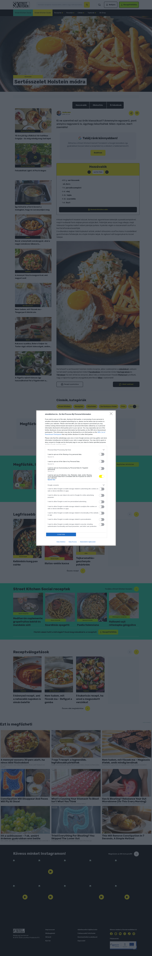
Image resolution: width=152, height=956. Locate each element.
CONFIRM (61, 534)
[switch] (101, 454)
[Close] (112, 414)
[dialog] (76, 478)
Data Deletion (61, 542)
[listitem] (76, 450)
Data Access (73, 542)
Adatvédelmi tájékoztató (88, 542)
